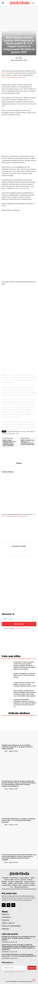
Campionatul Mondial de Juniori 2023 (13, 77)
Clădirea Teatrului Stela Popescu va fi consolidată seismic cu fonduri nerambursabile (27, 442)
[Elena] (19, 456)
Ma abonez (20, 624)
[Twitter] (9, 550)
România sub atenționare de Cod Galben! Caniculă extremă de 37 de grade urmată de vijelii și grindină (17, 746)
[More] (33, 550)
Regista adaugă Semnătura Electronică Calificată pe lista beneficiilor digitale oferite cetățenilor (9, 443)
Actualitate (5, 942)
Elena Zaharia (30, 431)
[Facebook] (4, 550)
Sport (19, 34)
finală (4, 433)
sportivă (4, 73)
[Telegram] (29, 550)
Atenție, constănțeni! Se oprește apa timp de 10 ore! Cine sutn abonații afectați (25, 675)
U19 (17, 433)
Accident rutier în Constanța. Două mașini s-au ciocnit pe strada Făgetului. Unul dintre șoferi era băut (25, 684)
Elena (20, 58)
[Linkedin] (17, 550)
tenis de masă (11, 433)
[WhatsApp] (13, 550)
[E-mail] (25, 550)
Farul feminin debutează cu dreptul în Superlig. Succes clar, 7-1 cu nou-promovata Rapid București (18, 820)
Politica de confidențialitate (22, 628)
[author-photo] (3, 751)
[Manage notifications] (33, 980)
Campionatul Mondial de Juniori (16, 431)
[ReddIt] (21, 550)
